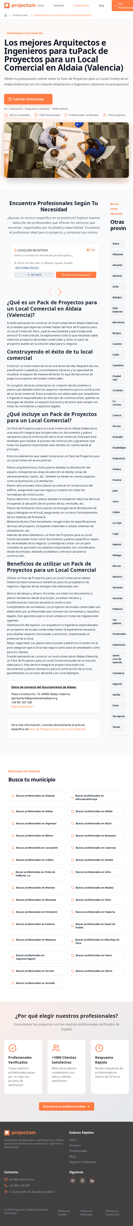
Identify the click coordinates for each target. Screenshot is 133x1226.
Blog (101, 5)
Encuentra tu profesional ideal (64, 1106)
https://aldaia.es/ (22, 706)
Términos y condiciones (112, 1212)
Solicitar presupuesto (77, 274)
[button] (59, 291)
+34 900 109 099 (19, 1185)
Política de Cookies (64, 1212)
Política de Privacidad (86, 1212)
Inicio (41, 5)
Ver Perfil (36, 274)
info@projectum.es (21, 1179)
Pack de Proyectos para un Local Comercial (57, 729)
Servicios (59, 5)
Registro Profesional (82, 1162)
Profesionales (81, 5)
